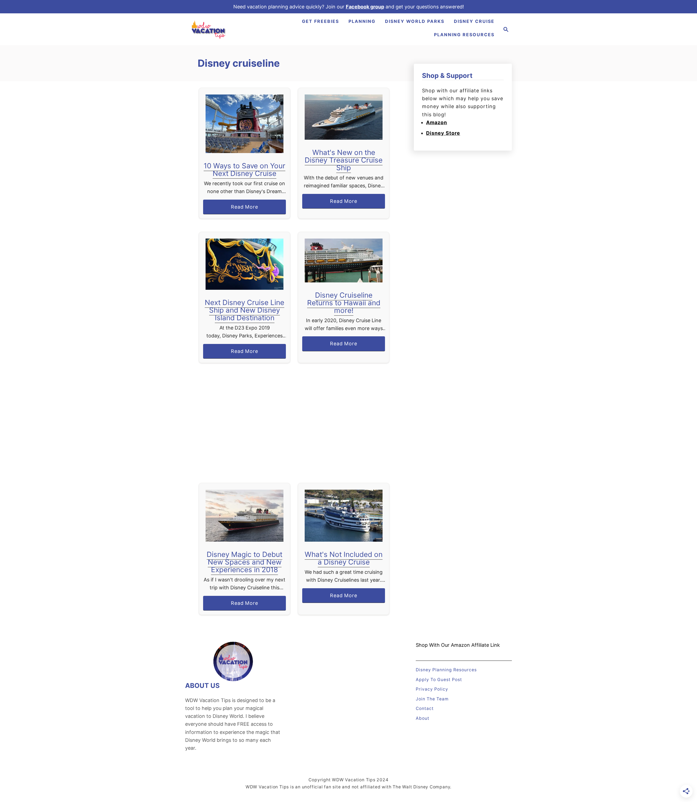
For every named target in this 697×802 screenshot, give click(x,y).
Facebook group (365, 7)
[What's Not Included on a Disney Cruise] (344, 516)
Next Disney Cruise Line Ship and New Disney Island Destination (244, 310)
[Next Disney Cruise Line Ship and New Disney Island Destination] (245, 264)
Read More (247, 209)
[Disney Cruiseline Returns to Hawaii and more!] (344, 260)
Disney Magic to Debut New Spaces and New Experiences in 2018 (244, 562)
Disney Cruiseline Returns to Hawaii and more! (343, 303)
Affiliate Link (485, 645)
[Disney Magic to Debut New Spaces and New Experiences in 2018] (245, 516)
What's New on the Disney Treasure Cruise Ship (344, 160)
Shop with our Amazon (443, 645)
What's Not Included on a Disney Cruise (344, 558)
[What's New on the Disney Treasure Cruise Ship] (344, 117)
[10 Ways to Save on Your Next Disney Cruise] (245, 123)
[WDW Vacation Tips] (209, 29)
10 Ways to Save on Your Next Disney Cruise (244, 169)
